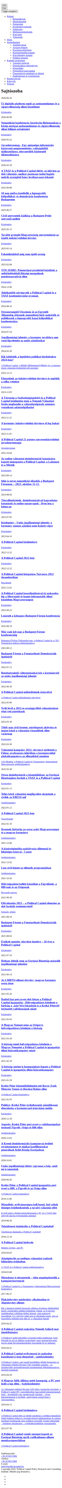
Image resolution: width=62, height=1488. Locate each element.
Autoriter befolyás (21, 63)
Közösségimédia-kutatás (24, 52)
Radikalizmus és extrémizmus (26, 76)
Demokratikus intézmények (25, 65)
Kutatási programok (16, 60)
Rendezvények (13, 78)
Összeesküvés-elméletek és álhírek (28, 73)
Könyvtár (11, 81)
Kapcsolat (17, 34)
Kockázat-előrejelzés (22, 50)
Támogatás (18, 37)
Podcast (10, 84)
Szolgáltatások (13, 42)
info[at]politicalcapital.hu (12, 1466)
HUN (4, 5)
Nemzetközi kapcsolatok (24, 71)
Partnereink (18, 24)
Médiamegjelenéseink (22, 32)
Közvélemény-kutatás (22, 55)
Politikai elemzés (20, 58)
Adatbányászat (19, 45)
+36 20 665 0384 (9, 1456)
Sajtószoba (17, 29)
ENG (4, 8)
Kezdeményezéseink (22, 27)
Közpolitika (18, 68)
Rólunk (10, 16)
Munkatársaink (19, 21)
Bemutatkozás (19, 19)
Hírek (9, 39)
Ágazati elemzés (20, 47)
